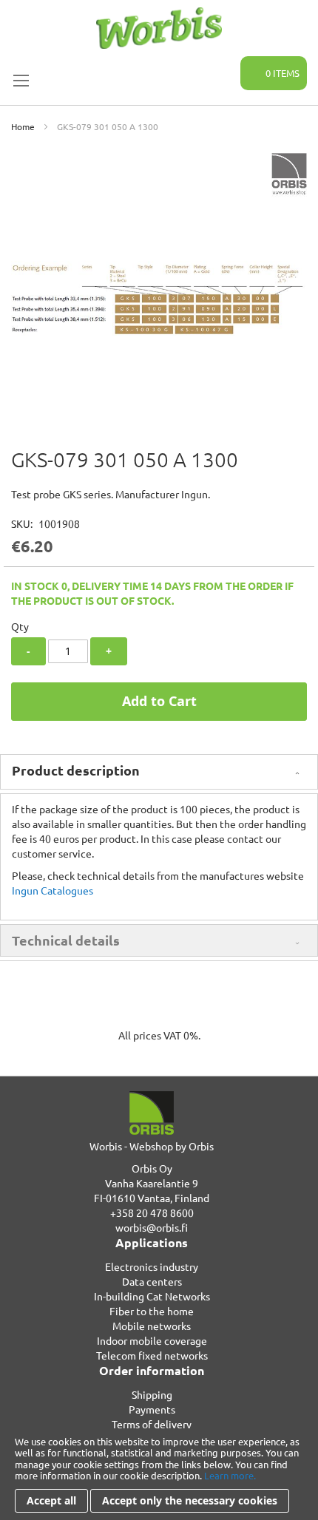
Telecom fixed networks (152, 1355)
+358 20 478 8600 (152, 1212)
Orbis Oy (152, 1168)
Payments (152, 1409)
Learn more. (230, 1475)
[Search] (220, 65)
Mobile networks (151, 1325)
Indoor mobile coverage (152, 1340)
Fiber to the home (151, 1310)
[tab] (159, 772)
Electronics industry (151, 1266)
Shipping (152, 1394)
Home (23, 126)
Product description (76, 769)
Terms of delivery (152, 1424)
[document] (159, 1474)
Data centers (152, 1281)
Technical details (66, 940)
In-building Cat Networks (152, 1296)
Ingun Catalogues (52, 890)
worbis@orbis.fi (151, 1227)
